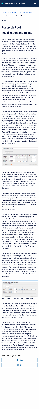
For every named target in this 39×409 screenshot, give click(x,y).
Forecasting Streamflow (25, 12)
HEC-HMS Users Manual (15, 3)
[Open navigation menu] (35, 3)
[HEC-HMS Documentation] (2, 3)
